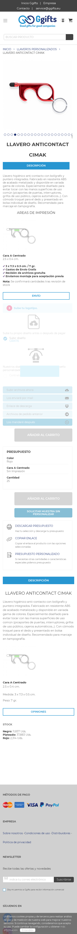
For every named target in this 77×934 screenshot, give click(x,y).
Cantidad (13, 477)
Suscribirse (64, 879)
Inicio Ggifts (29, 3)
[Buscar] (69, 37)
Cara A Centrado (18, 468)
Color (10, 458)
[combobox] (38, 37)
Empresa (49, 3)
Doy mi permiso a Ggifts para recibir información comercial (35, 889)
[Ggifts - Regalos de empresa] (37, 21)
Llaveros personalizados (37, 49)
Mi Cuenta (63, 22)
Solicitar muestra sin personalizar (43, 513)
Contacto (23, 8)
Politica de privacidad (17, 842)
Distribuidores (61, 833)
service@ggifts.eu (48, 8)
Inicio (7, 49)
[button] (4, 136)
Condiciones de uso (37, 833)
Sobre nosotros (13, 833)
